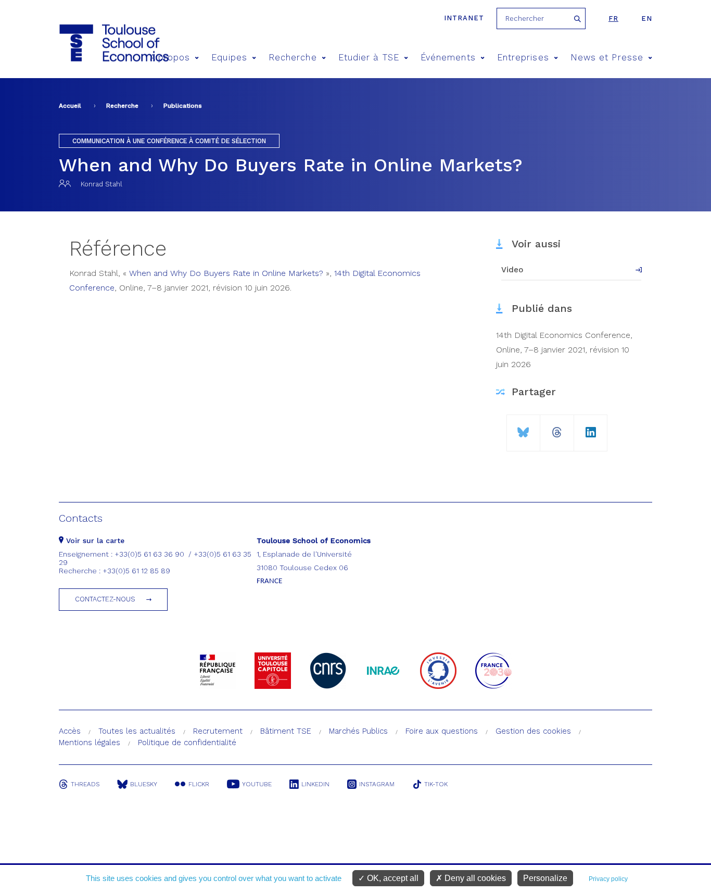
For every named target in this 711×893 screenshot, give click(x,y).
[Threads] (557, 428)
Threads (85, 784)
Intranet (464, 18)
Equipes (229, 57)
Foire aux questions (441, 731)
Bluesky (143, 784)
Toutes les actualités (136, 731)
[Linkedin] (590, 428)
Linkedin (315, 784)
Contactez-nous (105, 599)
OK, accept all (391, 878)
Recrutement (218, 731)
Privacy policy (608, 879)
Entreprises (523, 57)
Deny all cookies (474, 878)
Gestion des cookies (533, 731)
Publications (182, 105)
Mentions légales (89, 742)
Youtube (257, 784)
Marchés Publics (358, 731)
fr (613, 18)
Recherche (293, 57)
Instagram (377, 784)
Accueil (70, 105)
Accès (70, 731)
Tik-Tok (436, 784)
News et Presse (606, 57)
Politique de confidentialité (187, 742)
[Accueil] (94, 42)
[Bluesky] (523, 428)
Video (512, 269)
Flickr (198, 784)
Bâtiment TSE (285, 731)
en (646, 18)
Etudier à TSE (368, 57)
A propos (170, 57)
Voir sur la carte (94, 540)
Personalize (545, 878)
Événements (448, 57)
